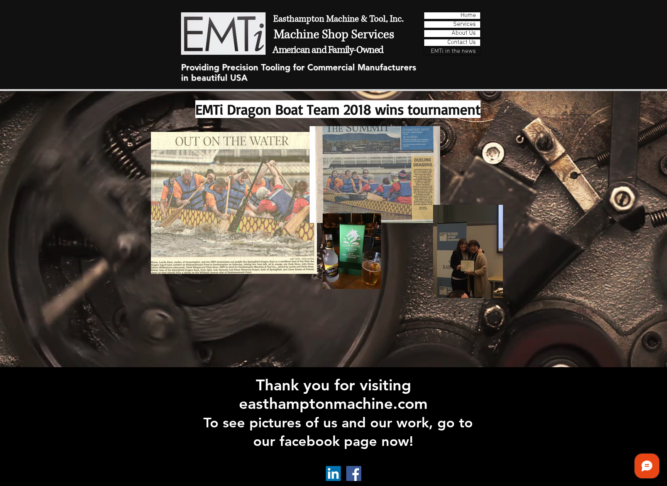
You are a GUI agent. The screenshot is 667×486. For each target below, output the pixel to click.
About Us (464, 33)
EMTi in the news (453, 51)
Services (464, 24)
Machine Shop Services (334, 35)
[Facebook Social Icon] (353, 473)
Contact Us (461, 43)
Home (468, 16)
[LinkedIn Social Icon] (333, 473)
